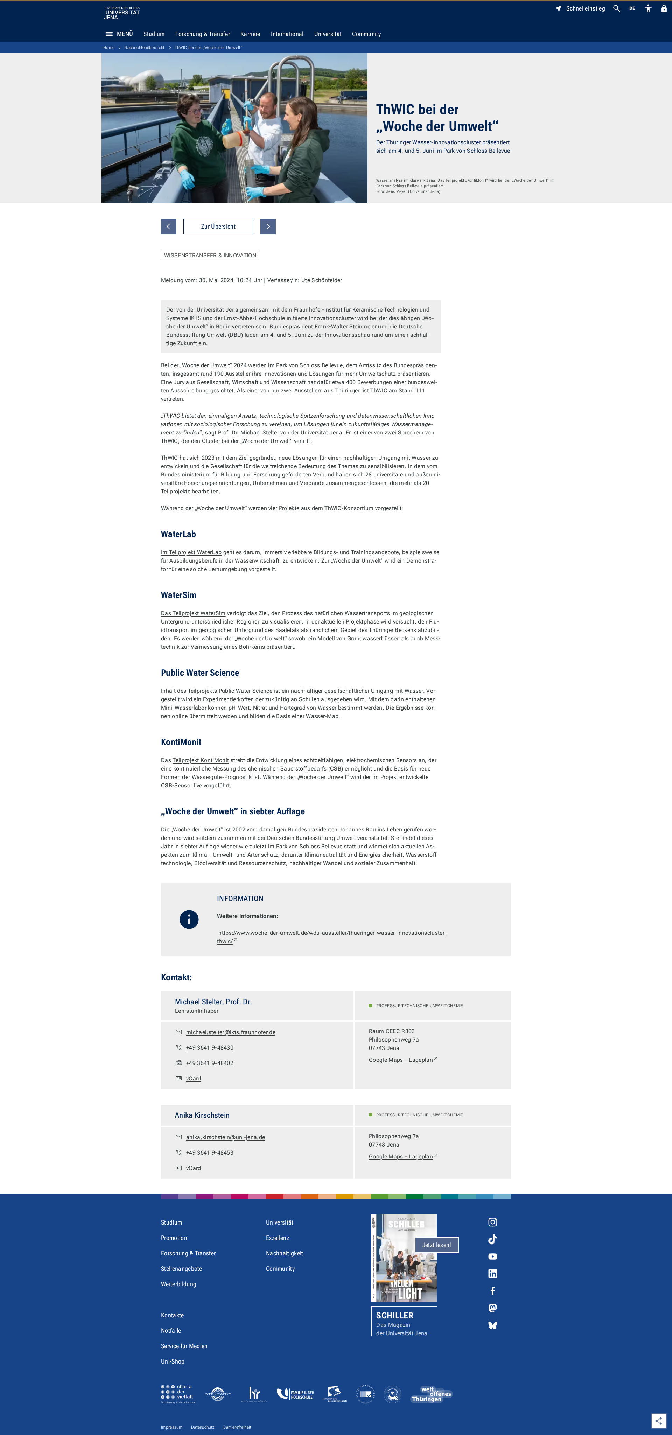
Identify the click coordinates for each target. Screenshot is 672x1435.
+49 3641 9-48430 (209, 1047)
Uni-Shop (173, 1361)
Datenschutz (203, 1427)
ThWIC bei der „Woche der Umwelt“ (209, 47)
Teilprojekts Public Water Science (230, 691)
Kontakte (172, 1315)
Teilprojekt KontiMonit (201, 760)
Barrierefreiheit (237, 1427)
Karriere (250, 33)
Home (108, 47)
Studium (154, 33)
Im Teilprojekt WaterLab (191, 552)
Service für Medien (184, 1346)
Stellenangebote (181, 1268)
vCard (193, 1078)
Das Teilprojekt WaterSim (193, 613)
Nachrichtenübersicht (144, 47)
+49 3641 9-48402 (209, 1063)
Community (366, 33)
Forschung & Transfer (202, 33)
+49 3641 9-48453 (209, 1152)
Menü (125, 33)
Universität (328, 33)
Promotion (174, 1237)
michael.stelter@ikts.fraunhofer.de (230, 1032)
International (287, 33)
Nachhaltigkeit (284, 1253)
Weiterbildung (178, 1284)
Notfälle (171, 1330)
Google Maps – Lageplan (404, 1059)
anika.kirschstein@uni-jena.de (225, 1137)
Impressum (171, 1427)
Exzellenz (277, 1237)
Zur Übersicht (218, 226)
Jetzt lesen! (436, 1244)
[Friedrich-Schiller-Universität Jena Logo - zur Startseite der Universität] (122, 13)
